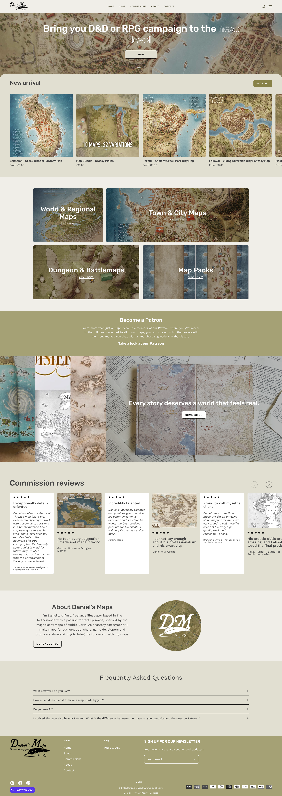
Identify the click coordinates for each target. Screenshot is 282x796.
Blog (106, 740)
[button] (122, 6)
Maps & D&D (112, 747)
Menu (67, 740)
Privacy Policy (141, 793)
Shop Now (68, 223)
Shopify (158, 788)
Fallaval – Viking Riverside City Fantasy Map (239, 161)
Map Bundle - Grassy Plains (95, 161)
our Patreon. (161, 328)
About (68, 764)
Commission (17, 447)
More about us (47, 643)
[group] (141, 131)
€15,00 (80, 165)
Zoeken (127, 793)
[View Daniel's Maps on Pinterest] (28, 782)
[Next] (269, 484)
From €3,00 (17, 165)
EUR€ (139, 781)
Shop (67, 753)
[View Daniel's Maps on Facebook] (20, 782)
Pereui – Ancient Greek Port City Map (168, 161)
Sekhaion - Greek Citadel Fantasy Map (36, 161)
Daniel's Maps (134, 788)
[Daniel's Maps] (19, 6)
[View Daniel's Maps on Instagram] (12, 782)
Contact (69, 770)
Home (67, 747)
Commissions (141, 54)
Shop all (262, 83)
